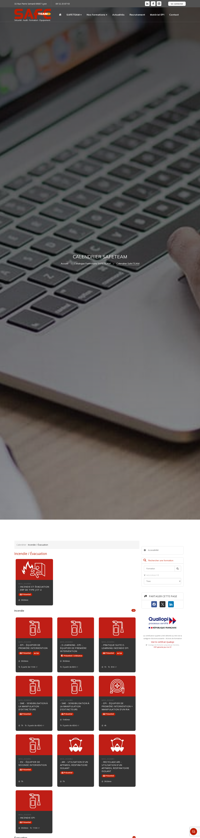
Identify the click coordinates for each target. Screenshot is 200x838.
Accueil (64, 263)
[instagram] (159, 3)
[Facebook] (154, 604)
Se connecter (177, 3)
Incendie (75, 610)
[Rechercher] (178, 569)
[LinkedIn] (147, 3)
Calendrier (21, 544)
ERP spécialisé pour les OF (162, 647)
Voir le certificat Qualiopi (162, 642)
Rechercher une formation (160, 560)
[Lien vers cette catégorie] (28, 611)
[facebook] (153, 3)
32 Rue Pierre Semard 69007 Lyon (30, 3)
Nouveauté (152, 575)
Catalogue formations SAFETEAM (92, 263)
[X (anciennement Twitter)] (162, 604)
